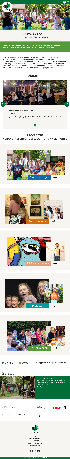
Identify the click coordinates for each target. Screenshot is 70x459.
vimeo (38, 451)
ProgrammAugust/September (11, 363)
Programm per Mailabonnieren (61, 363)
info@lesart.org (35, 445)
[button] (1, 17)
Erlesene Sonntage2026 (44, 363)
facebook (31, 451)
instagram (35, 451)
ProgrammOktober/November (28, 363)
